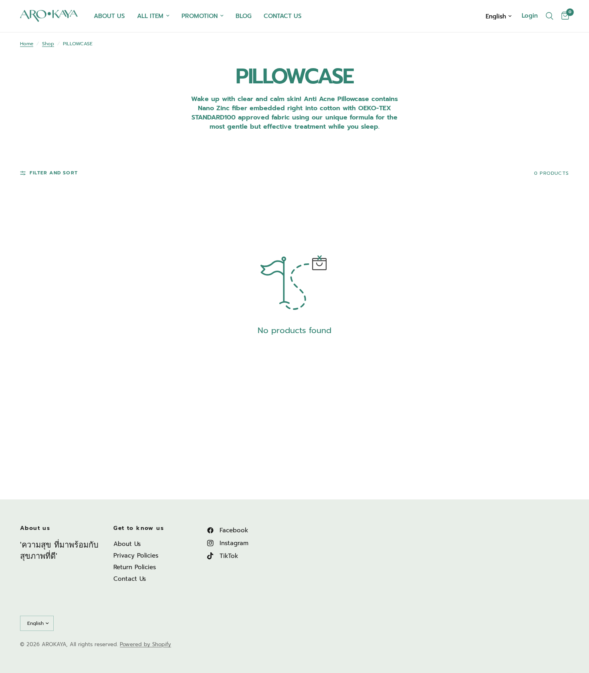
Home (26, 43)
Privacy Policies (135, 555)
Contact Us (129, 578)
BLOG (244, 16)
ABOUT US (109, 16)
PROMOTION (200, 16)
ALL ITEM (150, 16)
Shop (48, 43)
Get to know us (138, 528)
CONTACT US (283, 16)
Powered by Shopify (145, 644)
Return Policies (134, 567)
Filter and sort (54, 173)
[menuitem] (109, 16)
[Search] (549, 16)
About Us (127, 544)
